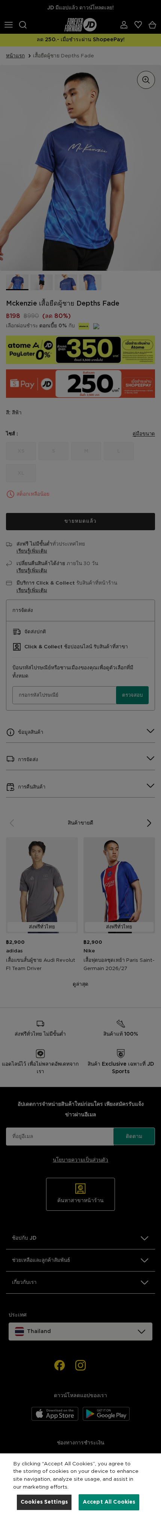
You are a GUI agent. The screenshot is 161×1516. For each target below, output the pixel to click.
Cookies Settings (44, 1502)
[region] (80, 1484)
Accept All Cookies (109, 1502)
